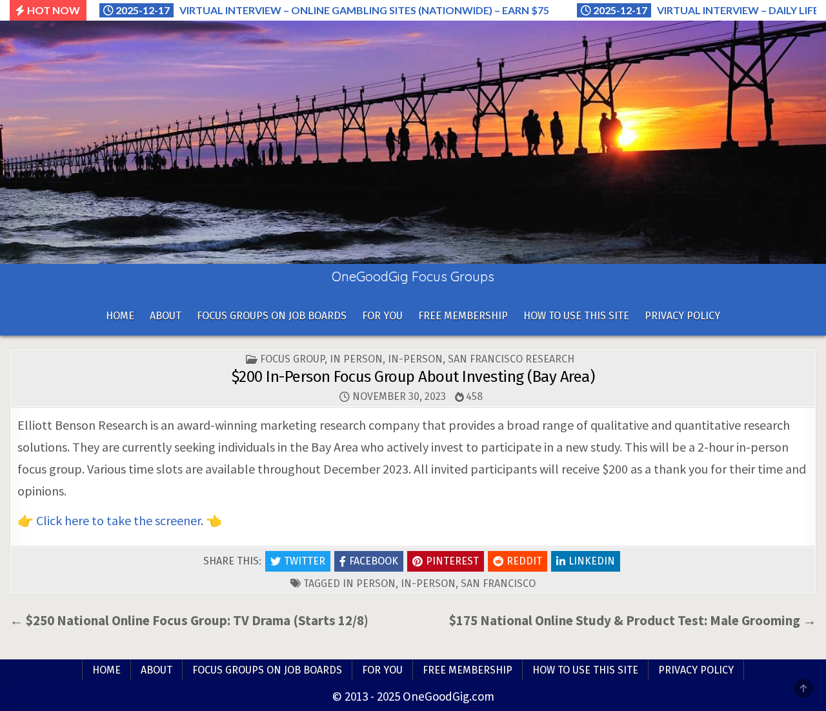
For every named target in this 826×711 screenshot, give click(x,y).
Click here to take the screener (118, 520)
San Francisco (498, 583)
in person (369, 583)
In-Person (415, 359)
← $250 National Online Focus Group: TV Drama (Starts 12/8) (189, 620)
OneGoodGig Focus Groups (413, 276)
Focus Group (292, 359)
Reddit (524, 561)
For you (382, 316)
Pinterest (452, 561)
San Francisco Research (511, 359)
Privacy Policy (682, 316)
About (165, 316)
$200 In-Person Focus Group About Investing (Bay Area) (413, 377)
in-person (428, 583)
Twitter (304, 561)
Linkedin (592, 561)
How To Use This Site (576, 316)
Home (120, 316)
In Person (356, 359)
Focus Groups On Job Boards (272, 316)
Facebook (373, 561)
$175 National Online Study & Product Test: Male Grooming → (632, 620)
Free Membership (463, 316)
